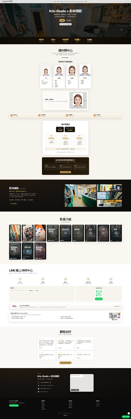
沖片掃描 (76, 1)
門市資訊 (70, 406)
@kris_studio (98, 298)
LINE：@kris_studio (14, 405)
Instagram (98, 404)
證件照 (55, 1)
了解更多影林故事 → (14, 203)
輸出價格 (72, 1)
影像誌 (43, 407)
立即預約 (62, 20)
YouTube (97, 406)
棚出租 (82, 1)
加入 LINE (68, 20)
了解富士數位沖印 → (117, 306)
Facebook (98, 402)
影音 (65, 1)
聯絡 (79, 1)
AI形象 (58, 1)
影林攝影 (61, 1)
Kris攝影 (85, 1)
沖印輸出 (43, 406)
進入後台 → (65, 415)
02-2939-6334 (43, 385)
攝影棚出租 (44, 409)
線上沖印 (68, 1)
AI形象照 (43, 404)
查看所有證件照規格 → (65, 57)
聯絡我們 (70, 407)
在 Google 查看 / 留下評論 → (65, 362)
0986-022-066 (50, 385)
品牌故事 (70, 404)
